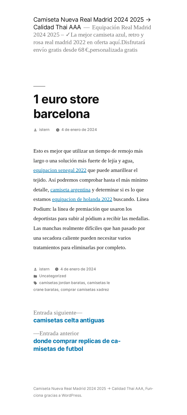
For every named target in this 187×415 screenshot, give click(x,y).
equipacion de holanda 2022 (82, 199)
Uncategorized (52, 276)
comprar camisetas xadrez (85, 289)
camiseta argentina (70, 189)
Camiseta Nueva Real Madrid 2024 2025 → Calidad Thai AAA (88, 388)
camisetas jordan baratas (62, 282)
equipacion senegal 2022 (59, 170)
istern (44, 129)
